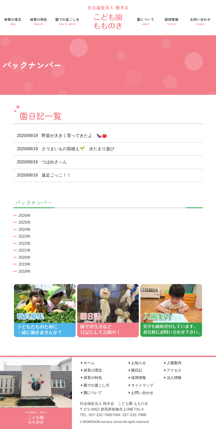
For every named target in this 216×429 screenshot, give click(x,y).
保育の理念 (12, 21)
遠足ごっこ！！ (44, 175)
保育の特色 (38, 21)
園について (145, 21)
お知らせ (138, 363)
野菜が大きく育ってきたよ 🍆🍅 (62, 135)
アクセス (173, 370)
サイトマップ (141, 385)
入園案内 (173, 363)
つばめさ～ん (42, 162)
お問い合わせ (200, 21)
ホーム (88, 363)
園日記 (136, 370)
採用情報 (171, 21)
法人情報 (173, 378)
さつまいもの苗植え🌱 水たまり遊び (65, 149)
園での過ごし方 (67, 21)
